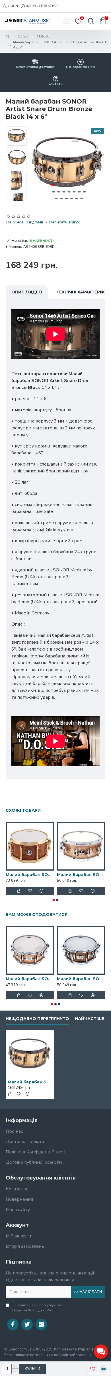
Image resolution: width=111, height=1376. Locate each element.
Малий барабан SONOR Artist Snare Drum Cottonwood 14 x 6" (81, 874)
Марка (23, 36)
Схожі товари (23, 810)
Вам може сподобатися (36, 914)
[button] (36, 164)
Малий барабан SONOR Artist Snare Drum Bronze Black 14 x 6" (30, 1082)
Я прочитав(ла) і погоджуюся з (37, 1308)
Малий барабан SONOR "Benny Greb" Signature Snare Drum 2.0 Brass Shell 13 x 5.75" (81, 978)
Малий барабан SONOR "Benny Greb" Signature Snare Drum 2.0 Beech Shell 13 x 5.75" (30, 978)
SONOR (43, 36)
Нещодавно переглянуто (37, 1018)
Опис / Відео (26, 292)
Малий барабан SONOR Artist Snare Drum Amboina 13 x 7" (30, 874)
